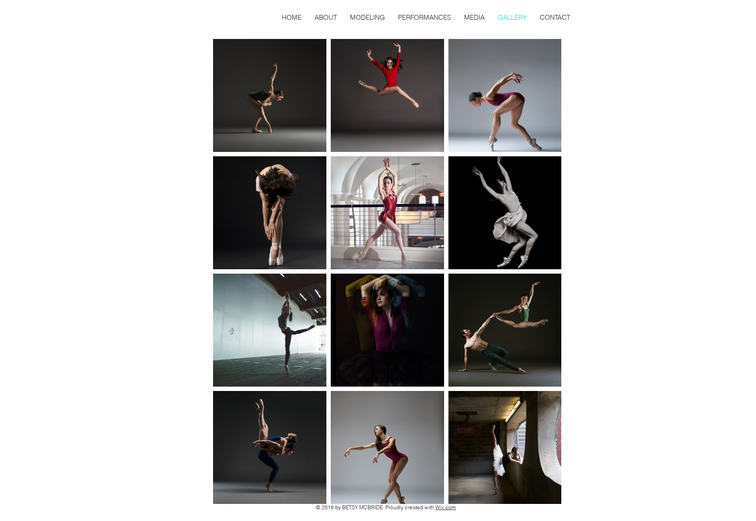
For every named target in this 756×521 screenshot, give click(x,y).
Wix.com (445, 507)
